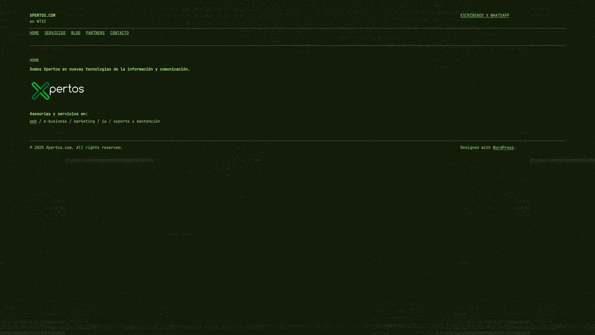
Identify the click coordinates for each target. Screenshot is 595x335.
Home (34, 60)
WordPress (503, 147)
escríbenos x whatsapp (484, 15)
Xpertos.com (42, 15)
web (33, 121)
